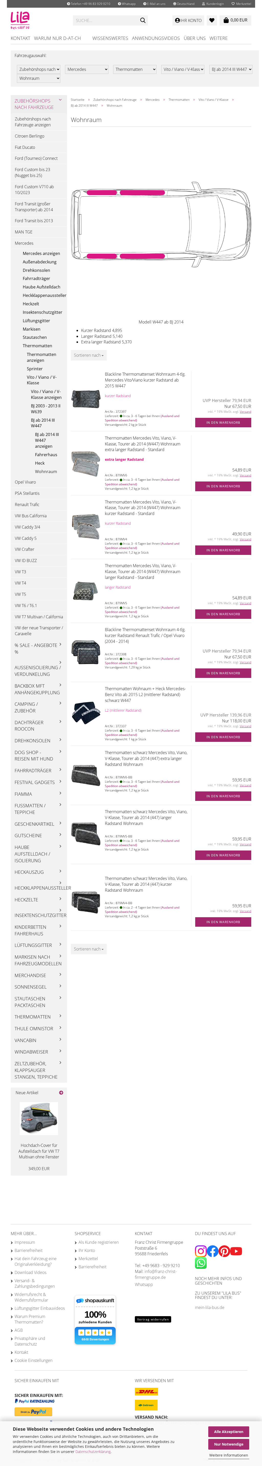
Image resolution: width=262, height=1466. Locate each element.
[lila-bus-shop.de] (38, 20)
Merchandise (30, 975)
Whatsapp (128, 4)
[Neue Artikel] (61, 1093)
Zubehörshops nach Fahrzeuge (34, 104)
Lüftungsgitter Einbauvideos (40, 1308)
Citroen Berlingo (29, 136)
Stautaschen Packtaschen (30, 1001)
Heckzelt (31, 304)
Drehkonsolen (36, 270)
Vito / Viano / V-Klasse (42, 380)
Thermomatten (37, 346)
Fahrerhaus (46, 454)
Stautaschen (35, 337)
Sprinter (35, 369)
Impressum (25, 1242)
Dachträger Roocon (29, 725)
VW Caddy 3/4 (27, 527)
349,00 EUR (39, 1168)
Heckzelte (26, 900)
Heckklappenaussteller (45, 295)
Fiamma (23, 794)
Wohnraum (46, 471)
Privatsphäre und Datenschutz (30, 1341)
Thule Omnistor (34, 1028)
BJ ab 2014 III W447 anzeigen (47, 440)
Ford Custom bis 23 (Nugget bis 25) (32, 172)
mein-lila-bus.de (209, 1307)
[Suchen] (143, 21)
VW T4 (20, 583)
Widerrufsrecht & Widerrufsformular (31, 1297)
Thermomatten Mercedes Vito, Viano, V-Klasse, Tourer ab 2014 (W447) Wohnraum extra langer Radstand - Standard (142, 444)
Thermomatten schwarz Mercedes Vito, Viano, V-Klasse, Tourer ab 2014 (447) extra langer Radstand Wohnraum (146, 758)
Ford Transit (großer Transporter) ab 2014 (34, 206)
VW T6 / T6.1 (26, 605)
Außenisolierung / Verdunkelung (38, 670)
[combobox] (89, 355)
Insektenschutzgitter (42, 312)
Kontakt (20, 38)
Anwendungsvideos (156, 38)
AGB (19, 1330)
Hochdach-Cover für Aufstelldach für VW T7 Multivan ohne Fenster (38, 1151)
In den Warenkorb (223, 422)
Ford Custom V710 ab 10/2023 (34, 189)
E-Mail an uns (156, 4)
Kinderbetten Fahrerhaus (30, 930)
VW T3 (20, 572)
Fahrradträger (36, 278)
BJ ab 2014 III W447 (43, 423)
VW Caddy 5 (26, 538)
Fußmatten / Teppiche (30, 808)
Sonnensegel (31, 987)
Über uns (195, 38)
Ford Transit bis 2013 (34, 220)
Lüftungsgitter (36, 320)
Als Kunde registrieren (99, 1242)
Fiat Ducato (25, 147)
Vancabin (25, 1040)
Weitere (219, 38)
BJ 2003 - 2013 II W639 (45, 409)
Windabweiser (31, 1052)
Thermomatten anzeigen (41, 357)
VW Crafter (24, 549)
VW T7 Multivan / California (39, 617)
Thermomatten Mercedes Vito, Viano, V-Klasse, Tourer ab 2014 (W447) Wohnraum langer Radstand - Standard (142, 571)
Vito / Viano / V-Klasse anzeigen (46, 394)
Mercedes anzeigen (41, 253)
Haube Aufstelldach (41, 287)
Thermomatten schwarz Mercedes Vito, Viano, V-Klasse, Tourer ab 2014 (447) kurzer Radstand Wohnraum (146, 884)
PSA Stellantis (27, 493)
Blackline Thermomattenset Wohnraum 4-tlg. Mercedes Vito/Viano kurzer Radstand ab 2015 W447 (145, 380)
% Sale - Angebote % (36, 648)
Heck (40, 463)
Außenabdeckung (40, 262)
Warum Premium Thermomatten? (30, 1319)
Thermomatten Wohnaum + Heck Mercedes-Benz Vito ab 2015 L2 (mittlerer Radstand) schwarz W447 (145, 694)
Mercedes (24, 243)
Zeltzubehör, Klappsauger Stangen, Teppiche (36, 1070)
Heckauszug (29, 872)
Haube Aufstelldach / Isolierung (32, 853)
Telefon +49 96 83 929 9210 (90, 4)
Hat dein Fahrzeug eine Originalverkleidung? (36, 1261)
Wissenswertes (110, 38)
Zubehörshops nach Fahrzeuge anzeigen (33, 122)
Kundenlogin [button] (214, 4)
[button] (183, 4)
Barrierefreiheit (28, 1250)
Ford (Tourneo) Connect (36, 158)
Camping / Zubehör (26, 707)
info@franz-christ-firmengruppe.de (156, 1274)
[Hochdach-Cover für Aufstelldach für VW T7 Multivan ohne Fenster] (39, 1118)
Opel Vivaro (25, 482)
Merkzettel (243, 4)
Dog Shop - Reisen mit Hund (34, 755)
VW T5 (20, 594)
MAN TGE (23, 232)
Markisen (31, 329)
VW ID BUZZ (26, 560)
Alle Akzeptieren (228, 1431)
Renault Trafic (27, 504)
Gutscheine (28, 835)
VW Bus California (31, 516)
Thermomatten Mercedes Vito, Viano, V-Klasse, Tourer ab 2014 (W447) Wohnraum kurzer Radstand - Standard (142, 508)
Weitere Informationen (228, 1455)
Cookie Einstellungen (33, 1360)
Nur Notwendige (228, 1444)
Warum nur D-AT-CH (57, 38)
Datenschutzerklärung (93, 1451)
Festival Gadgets (35, 782)
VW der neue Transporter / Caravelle (39, 630)
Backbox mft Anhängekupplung (37, 689)
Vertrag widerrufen (153, 1319)
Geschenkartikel (34, 824)
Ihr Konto (87, 1250)
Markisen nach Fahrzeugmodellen (38, 960)
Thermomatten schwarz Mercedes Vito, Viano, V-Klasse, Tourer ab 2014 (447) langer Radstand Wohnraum (146, 817)
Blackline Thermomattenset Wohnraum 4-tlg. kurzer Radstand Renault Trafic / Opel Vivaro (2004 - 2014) (145, 635)
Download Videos (30, 1272)
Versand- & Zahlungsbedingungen (35, 1283)
